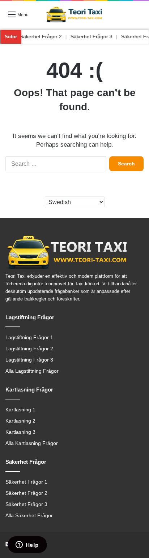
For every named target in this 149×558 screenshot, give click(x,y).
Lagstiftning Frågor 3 (29, 360)
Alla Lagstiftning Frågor (32, 371)
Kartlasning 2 (20, 421)
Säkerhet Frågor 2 (45, 36)
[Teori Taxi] (74, 14)
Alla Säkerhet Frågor (29, 515)
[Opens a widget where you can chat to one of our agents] (27, 545)
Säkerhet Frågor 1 (26, 482)
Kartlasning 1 (20, 409)
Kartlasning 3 (20, 432)
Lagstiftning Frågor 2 (29, 348)
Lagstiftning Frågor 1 (29, 337)
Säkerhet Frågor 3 (95, 36)
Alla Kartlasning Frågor (31, 443)
